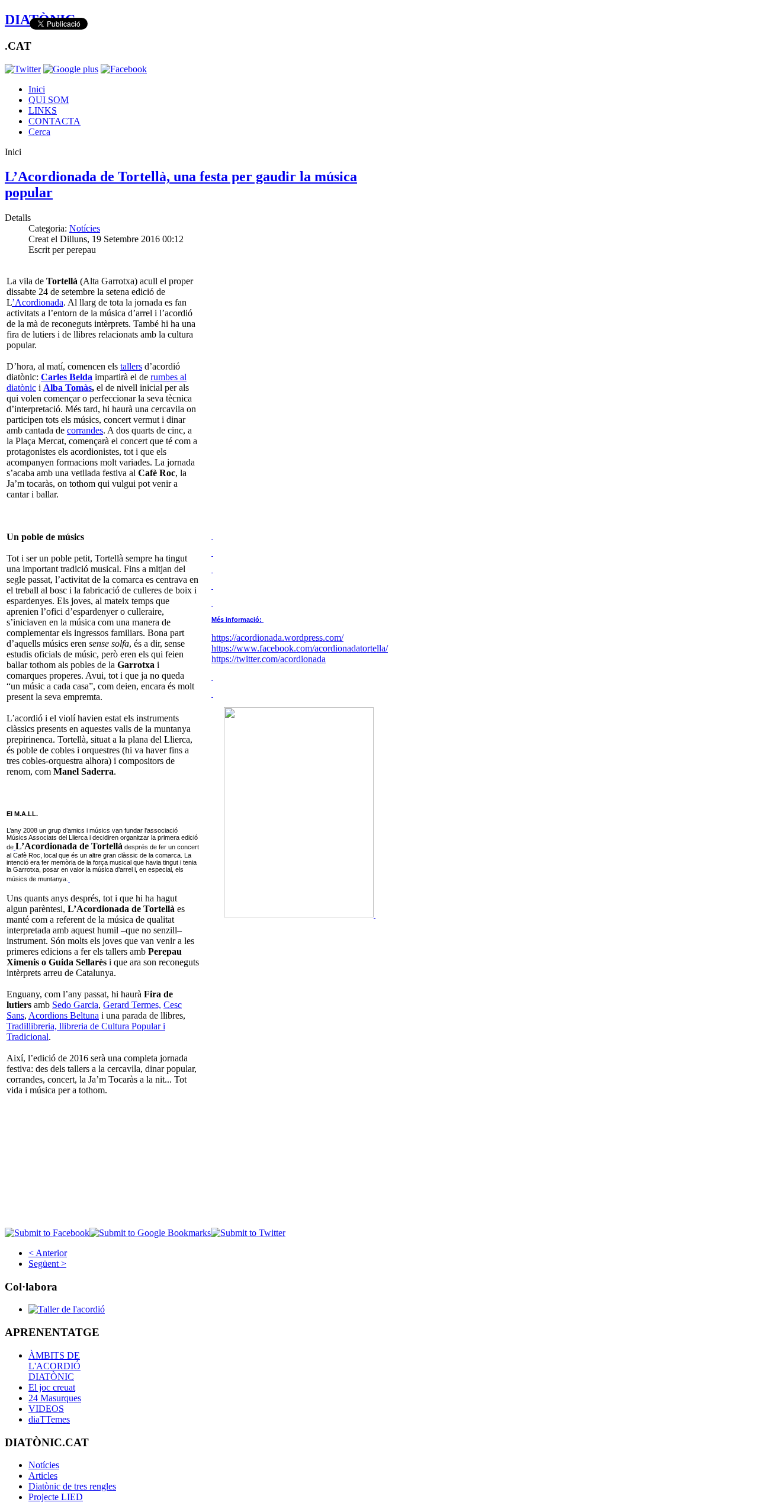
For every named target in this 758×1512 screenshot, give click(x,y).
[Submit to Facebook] (47, 1233)
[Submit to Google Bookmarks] (150, 1233)
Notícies (84, 228)
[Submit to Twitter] (248, 1233)
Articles (42, 1476)
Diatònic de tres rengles (72, 1486)
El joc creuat (51, 1387)
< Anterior (47, 1253)
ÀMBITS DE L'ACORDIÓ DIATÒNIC (54, 1366)
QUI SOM (48, 100)
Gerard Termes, (132, 1005)
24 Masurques (54, 1398)
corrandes (85, 430)
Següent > (47, 1264)
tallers (131, 366)
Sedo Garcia (75, 1005)
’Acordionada (37, 302)
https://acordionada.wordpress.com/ (277, 638)
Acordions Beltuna (63, 1015)
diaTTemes (49, 1419)
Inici (36, 89)
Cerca (39, 132)
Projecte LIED (55, 1497)
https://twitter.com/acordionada (268, 659)
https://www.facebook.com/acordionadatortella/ (299, 648)
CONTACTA (54, 121)
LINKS (42, 110)
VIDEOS (46, 1409)
